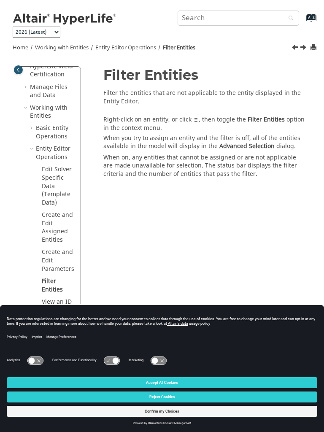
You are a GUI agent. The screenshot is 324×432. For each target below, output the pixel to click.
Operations (125, 47)
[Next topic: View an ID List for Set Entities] (304, 48)
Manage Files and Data (49, 91)
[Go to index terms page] (302, 21)
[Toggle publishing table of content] (18, 69)
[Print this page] (314, 48)
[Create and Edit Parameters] (295, 48)
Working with (62, 47)
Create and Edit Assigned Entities (57, 227)
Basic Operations (52, 132)
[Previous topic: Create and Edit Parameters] (295, 48)
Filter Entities (179, 47)
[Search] (289, 19)
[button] (26, 87)
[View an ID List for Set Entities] (304, 48)
